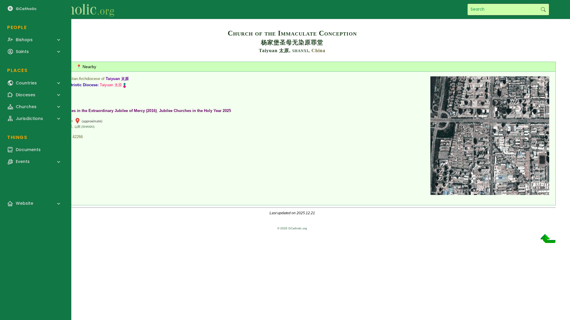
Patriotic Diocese (81, 85)
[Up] (548, 241)
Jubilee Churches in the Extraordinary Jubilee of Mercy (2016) (100, 110)
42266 (77, 137)
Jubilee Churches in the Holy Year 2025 (195, 110)
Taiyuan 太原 (117, 78)
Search (543, 9)
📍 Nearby (86, 66)
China (318, 50)
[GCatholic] (73, 9)
